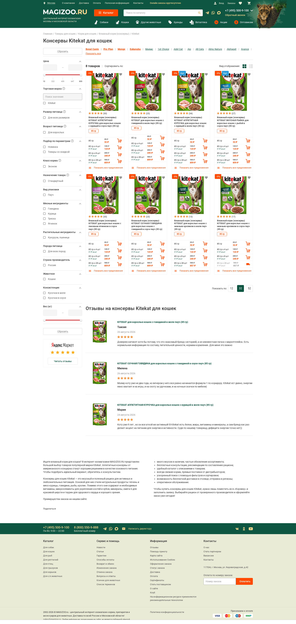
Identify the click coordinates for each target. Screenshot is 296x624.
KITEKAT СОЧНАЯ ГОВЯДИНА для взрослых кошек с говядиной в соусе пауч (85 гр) (164, 363)
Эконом (52, 166)
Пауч (51, 195)
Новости (101, 547)
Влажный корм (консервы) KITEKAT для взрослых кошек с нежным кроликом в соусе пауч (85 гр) (233, 224)
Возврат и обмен (105, 564)
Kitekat (52, 103)
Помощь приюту (158, 551)
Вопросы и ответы (106, 576)
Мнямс (149, 49)
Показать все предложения (108, 167)
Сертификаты (157, 580)
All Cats (200, 49)
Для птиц (48, 564)
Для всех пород (56, 251)
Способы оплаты (105, 559)
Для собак (48, 547)
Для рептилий (50, 559)
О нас (206, 547)
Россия (52, 265)
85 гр (93, 131)
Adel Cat (178, 49)
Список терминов (106, 584)
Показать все (93, 53)
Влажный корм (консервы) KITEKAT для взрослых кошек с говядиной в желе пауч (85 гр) (147, 120)
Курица (52, 213)
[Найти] (199, 12)
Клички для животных (108, 580)
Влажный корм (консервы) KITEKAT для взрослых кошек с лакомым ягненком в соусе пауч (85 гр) (105, 224)
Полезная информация (117, 3)
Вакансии (209, 555)
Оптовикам (246, 22)
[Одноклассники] (244, 529)
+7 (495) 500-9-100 (237, 10)
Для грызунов (50, 568)
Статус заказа (157, 568)
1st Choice (163, 49)
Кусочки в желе (56, 293)
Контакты (138, 3)
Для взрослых (56, 132)
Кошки (125, 22)
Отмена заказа (104, 572)
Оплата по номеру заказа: (218, 575)
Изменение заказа (106, 568)
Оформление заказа (160, 564)
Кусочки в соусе (57, 298)
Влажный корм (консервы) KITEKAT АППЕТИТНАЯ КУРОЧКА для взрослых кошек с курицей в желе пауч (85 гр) (190, 121)
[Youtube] (251, 529)
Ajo (189, 49)
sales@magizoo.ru (52, 619)
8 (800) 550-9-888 (86, 527)
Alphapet (231, 49)
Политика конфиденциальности (167, 612)
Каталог (108, 12)
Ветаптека (201, 22)
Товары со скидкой (59, 152)
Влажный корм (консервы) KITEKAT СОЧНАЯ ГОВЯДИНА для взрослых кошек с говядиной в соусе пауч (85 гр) (146, 224)
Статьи (100, 551)
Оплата (97, 3)
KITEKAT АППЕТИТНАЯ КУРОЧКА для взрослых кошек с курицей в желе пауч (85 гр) (165, 405)
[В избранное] (120, 74)
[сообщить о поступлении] (248, 264)
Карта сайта (156, 555)
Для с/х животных (52, 576)
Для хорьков (49, 572)
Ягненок (52, 223)
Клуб (152, 592)
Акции (223, 22)
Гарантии (101, 555)
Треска (52, 218)
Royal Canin (92, 49)
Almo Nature (215, 49)
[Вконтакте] (237, 529)
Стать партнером (212, 551)
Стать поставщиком (160, 584)
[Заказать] (119, 140)
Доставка (84, 3)
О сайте (154, 588)
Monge (121, 49)
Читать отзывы (63, 361)
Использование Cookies (162, 559)
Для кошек (49, 551)
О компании (68, 3)
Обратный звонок (235, 15)
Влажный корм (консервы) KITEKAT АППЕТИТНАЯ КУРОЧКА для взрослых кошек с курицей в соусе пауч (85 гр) (105, 121)
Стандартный (55, 181)
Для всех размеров (59, 117)
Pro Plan (108, 49)
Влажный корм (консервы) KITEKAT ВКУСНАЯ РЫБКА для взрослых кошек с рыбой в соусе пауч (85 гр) (233, 121)
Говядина (53, 208)
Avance (245, 49)
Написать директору (140, 528)
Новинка (53, 147)
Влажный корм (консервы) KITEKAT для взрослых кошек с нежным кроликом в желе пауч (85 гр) (190, 224)
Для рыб (47, 555)
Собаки (104, 22)
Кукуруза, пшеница (58, 237)
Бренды (178, 22)
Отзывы (154, 547)
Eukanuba (135, 49)
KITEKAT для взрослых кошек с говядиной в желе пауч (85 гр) (152, 322)
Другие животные (151, 22)
